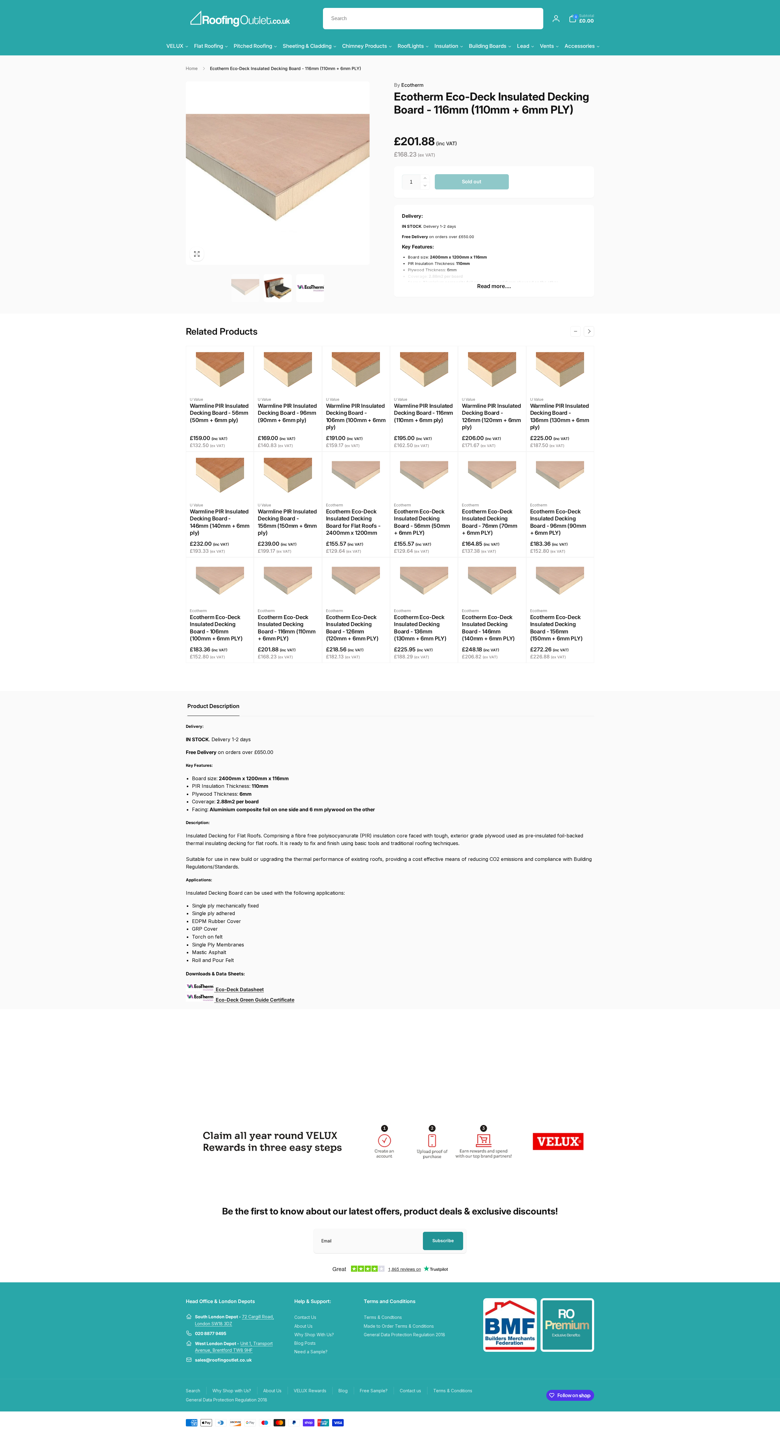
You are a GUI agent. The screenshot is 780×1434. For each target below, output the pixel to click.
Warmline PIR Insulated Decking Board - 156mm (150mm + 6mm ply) (287, 522)
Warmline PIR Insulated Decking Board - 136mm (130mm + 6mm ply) (559, 416)
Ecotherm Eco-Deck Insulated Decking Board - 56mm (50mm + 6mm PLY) (422, 522)
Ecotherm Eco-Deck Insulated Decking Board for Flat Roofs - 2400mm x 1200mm (353, 522)
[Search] (532, 18)
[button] (581, 18)
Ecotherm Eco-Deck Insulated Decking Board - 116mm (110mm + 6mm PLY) (286, 628)
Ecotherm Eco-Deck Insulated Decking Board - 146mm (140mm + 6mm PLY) (488, 628)
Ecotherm (409, 85)
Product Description (213, 706)
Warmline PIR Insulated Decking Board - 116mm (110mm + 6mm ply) (423, 413)
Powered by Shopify (579, 1422)
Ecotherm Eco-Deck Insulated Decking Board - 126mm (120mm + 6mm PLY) (352, 628)
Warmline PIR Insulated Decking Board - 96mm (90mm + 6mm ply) (287, 413)
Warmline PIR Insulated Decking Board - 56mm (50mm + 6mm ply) (219, 413)
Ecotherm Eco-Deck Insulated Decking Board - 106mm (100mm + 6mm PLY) (216, 628)
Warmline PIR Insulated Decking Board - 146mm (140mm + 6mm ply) (220, 522)
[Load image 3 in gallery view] (310, 288)
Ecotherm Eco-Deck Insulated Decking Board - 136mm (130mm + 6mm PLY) (420, 628)
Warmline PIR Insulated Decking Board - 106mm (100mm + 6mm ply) (356, 416)
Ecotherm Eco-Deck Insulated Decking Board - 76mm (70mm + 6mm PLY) (489, 522)
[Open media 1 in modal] (278, 173)
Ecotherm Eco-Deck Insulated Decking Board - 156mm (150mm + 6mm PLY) (556, 628)
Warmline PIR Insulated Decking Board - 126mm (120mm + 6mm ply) (491, 416)
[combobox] (433, 18)
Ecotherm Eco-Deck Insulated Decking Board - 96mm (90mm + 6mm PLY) (558, 522)
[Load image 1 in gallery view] (245, 288)
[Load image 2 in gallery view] (278, 288)
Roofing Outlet (553, 1422)
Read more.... (494, 286)
